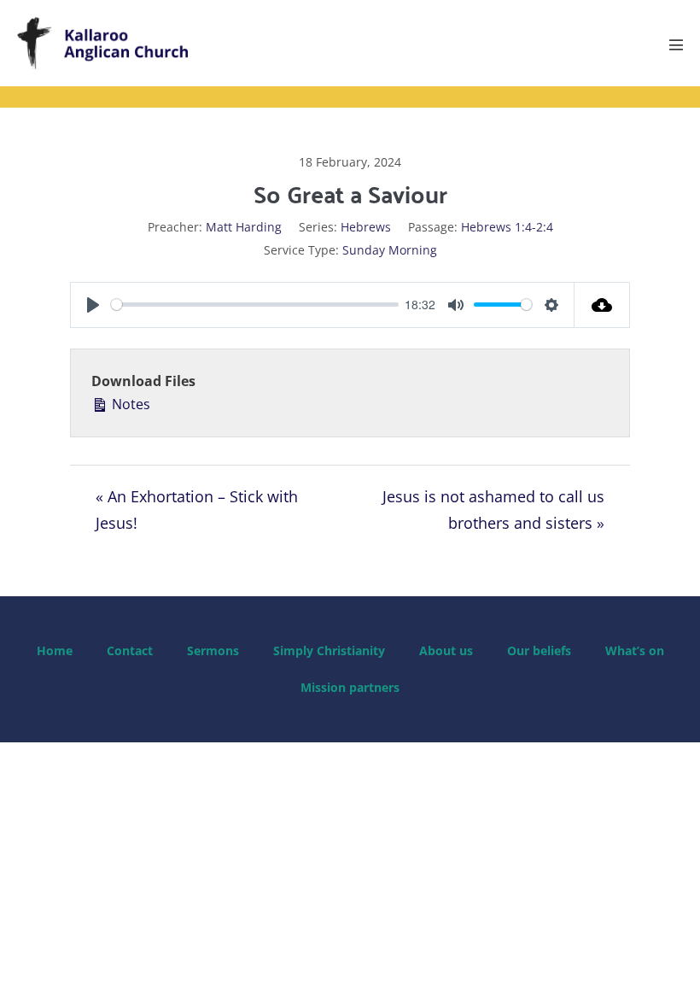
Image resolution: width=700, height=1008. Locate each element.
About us (446, 650)
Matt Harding (244, 227)
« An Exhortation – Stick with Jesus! (197, 509)
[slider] (255, 304)
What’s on (634, 650)
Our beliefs (539, 650)
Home (55, 650)
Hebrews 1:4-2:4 (507, 227)
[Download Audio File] (602, 305)
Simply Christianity (329, 650)
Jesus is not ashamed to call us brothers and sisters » (493, 509)
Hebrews (366, 227)
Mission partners (350, 687)
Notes (129, 404)
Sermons (213, 650)
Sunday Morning (389, 250)
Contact (130, 650)
